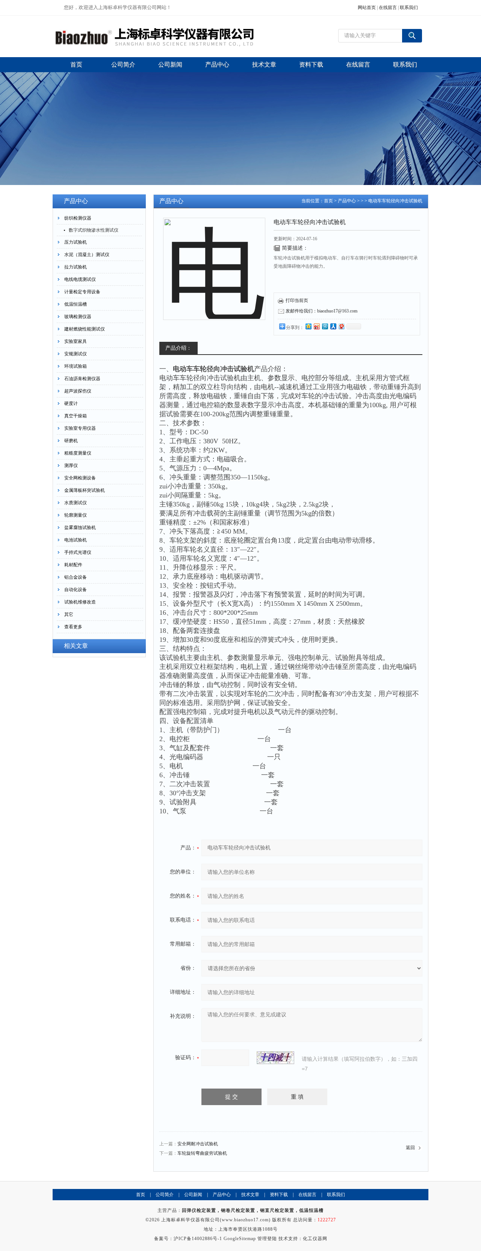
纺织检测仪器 (77, 218)
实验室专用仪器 (80, 428)
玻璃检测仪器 (77, 316)
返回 (410, 1147)
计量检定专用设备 (82, 291)
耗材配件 (73, 564)
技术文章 (250, 1194)
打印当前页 (297, 300)
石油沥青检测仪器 (82, 378)
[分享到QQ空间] (308, 326)
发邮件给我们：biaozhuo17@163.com (321, 311)
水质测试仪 (75, 502)
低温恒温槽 (75, 304)
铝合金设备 (75, 577)
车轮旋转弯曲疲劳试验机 (202, 1153)
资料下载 (279, 1194)
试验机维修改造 (80, 602)
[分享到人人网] (333, 326)
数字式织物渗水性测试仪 (93, 230)
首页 (328, 200)
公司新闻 (193, 1194)
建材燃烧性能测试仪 (84, 329)
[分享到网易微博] (341, 326)
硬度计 (71, 403)
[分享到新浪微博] (316, 326)
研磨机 (71, 440)
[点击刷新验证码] (275, 1057)
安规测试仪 (75, 353)
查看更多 (73, 626)
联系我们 (409, 7)
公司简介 (165, 1194)
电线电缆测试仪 (80, 279)
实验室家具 (75, 341)
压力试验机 (75, 242)
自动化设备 (75, 589)
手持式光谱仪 (77, 552)
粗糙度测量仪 (77, 453)
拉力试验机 (75, 267)
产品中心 (347, 200)
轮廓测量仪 (75, 515)
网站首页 (367, 7)
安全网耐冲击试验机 (197, 1143)
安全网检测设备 (80, 478)
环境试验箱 (75, 366)
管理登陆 (267, 1238)
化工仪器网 (315, 1238)
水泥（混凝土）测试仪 (86, 254)
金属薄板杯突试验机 (84, 490)
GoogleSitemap (240, 1238)
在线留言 (388, 7)
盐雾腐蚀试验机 (80, 527)
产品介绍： (178, 348)
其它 (68, 614)
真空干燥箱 (75, 416)
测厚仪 (71, 465)
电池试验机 (75, 540)
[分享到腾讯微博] (325, 326)
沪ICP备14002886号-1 (198, 1238)
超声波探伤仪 (77, 391)
